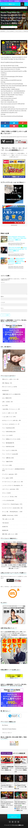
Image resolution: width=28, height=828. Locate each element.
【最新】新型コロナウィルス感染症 (10, 394)
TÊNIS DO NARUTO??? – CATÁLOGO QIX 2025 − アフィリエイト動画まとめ (20, 769)
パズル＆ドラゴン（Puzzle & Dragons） (11, 504)
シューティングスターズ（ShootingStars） (11, 485)
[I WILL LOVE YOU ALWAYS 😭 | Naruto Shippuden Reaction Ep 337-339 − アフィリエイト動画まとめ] (4, 250)
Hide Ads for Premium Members (9, 729)
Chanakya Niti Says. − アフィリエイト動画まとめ (7, 786)
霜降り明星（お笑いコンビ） (8, 534)
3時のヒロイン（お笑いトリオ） (9, 379)
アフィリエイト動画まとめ (17, 825)
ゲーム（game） (5, 478)
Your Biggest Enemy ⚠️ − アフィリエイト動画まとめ (20, 786)
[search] (26, 8)
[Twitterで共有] (14, 122)
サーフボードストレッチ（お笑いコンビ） (11, 481)
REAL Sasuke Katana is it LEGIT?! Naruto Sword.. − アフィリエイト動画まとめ (7, 804)
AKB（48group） (6, 383)
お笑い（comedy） (6, 401)
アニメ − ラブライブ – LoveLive (9, 454)
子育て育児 (4, 522)
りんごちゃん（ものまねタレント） (10, 424)
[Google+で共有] (22, 122)
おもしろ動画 (5, 398)
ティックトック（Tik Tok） (8, 496)
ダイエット (4, 493)
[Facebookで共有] (5, 122)
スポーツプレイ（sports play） (9, 489)
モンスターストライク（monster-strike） (11, 507)
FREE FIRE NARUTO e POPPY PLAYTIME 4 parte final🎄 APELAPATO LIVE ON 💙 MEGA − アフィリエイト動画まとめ (20, 806)
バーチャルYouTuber (6, 500)
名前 (2, 296)
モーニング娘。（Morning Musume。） (11, 511)
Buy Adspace (5, 725)
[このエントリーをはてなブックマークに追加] (5, 125)
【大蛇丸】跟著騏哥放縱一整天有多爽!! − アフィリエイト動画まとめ (7, 768)
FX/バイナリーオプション (7, 386)
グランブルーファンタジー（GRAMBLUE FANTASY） (13, 469)
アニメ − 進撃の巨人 (6, 457)
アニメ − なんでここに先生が (8, 450)
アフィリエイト (5, 465)
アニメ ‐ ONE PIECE (6, 446)
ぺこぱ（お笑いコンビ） (7, 416)
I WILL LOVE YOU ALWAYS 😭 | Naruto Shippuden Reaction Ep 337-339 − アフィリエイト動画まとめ (17, 249)
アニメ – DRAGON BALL (7, 431)
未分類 (3, 526)
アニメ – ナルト (5, 435)
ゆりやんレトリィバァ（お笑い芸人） (10, 420)
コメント (3, 282)
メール (3, 302)
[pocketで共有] (14, 125)
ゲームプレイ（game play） (8, 474)
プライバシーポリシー (7, 732)
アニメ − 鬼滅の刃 (6, 461)
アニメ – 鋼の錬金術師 (7, 442)
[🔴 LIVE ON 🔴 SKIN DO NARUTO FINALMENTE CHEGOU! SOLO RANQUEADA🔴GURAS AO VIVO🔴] (4, 261)
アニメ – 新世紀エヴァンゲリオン (9, 439)
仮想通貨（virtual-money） (8, 515)
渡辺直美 (4, 530)
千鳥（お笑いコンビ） (7, 519)
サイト (2, 308)
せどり (3, 405)
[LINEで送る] (22, 125)
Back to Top (14, 816)
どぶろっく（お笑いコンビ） (8, 413)
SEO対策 (4, 390)
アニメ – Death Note (6, 427)
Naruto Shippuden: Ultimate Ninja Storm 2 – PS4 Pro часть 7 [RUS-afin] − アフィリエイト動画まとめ (17, 238)
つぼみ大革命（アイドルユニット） (10, 409)
